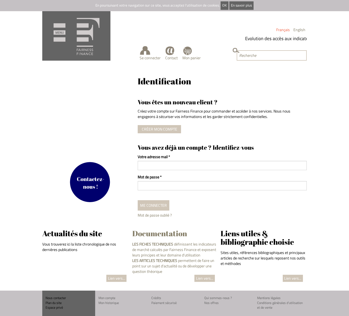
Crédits (156, 297)
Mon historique (108, 302)
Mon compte (106, 297)
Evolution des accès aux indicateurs (278, 38)
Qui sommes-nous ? (218, 297)
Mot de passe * (150, 177)
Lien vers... (116, 278)
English (299, 30)
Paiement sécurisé (164, 302)
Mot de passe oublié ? (155, 215)
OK (224, 5)
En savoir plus (241, 5)
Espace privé (54, 307)
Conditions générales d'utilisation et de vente (280, 305)
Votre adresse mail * (154, 157)
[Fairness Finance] (76, 36)
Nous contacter (56, 297)
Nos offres (211, 302)
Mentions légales (269, 297)
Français (283, 30)
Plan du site (54, 302)
